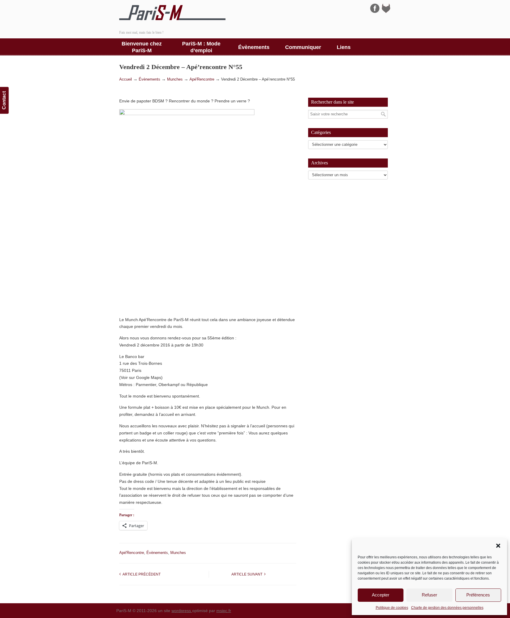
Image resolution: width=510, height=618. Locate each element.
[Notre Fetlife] (386, 11)
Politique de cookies (392, 608)
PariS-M (172, 13)
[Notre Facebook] (375, 11)
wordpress (181, 610)
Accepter (380, 594)
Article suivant (247, 574)
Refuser (429, 594)
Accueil (125, 79)
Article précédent (141, 574)
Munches (175, 79)
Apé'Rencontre (201, 79)
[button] (498, 546)
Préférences (478, 594)
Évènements (149, 79)
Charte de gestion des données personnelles (447, 608)
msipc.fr (223, 610)
